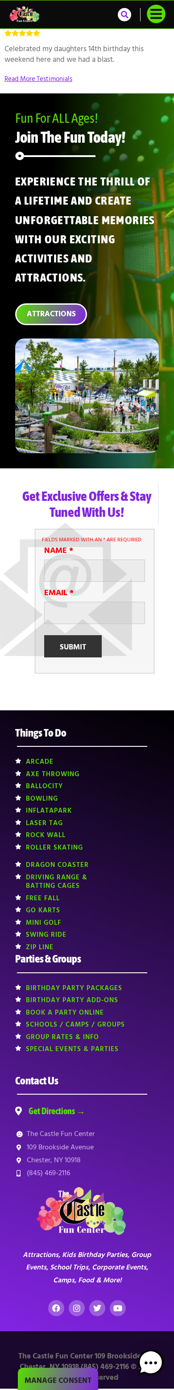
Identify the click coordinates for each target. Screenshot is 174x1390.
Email (59, 592)
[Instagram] (77, 1308)
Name (58, 550)
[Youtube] (118, 1308)
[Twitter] (97, 1308)
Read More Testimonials (38, 79)
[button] (124, 14)
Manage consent (58, 1380)
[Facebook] (56, 1308)
